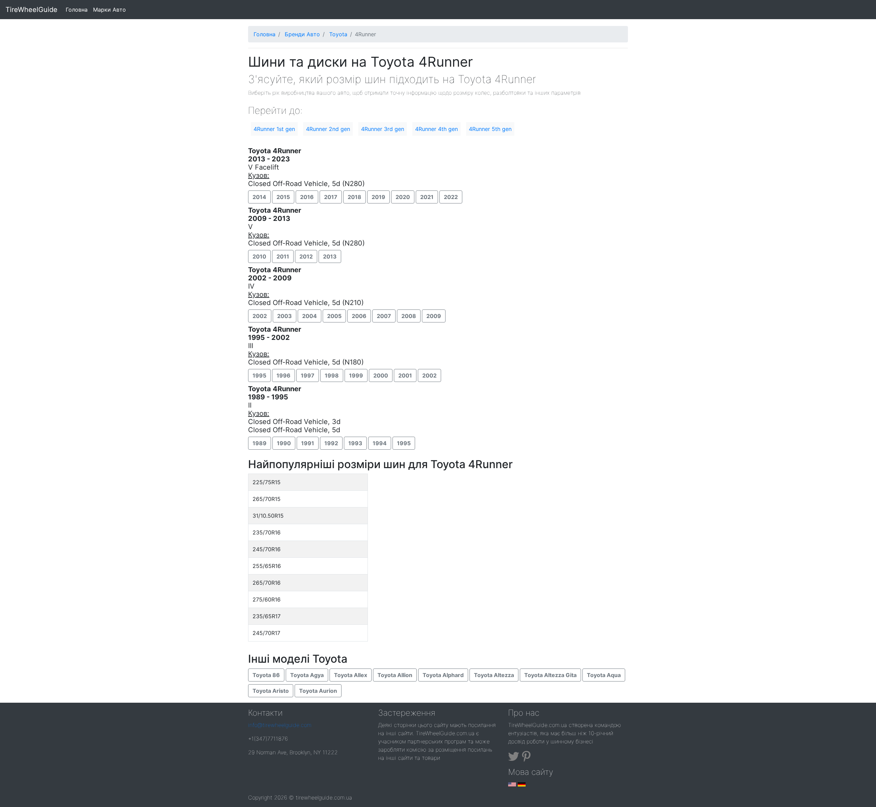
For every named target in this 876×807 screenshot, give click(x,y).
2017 (330, 197)
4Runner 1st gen (274, 128)
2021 (427, 197)
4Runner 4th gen (436, 128)
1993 (355, 443)
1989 (260, 443)
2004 (309, 316)
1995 (259, 375)
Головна (78, 9)
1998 (332, 375)
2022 (451, 197)
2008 (408, 316)
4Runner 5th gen (490, 128)
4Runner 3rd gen (382, 128)
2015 (283, 197)
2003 (284, 316)
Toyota (338, 34)
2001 (405, 375)
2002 (260, 316)
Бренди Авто (302, 34)
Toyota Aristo (271, 690)
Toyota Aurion (318, 690)
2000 (380, 375)
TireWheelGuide (31, 9)
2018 (354, 197)
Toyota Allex (350, 675)
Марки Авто (109, 9)
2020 (403, 197)
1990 (284, 443)
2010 (259, 256)
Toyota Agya (307, 675)
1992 (331, 443)
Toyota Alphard (443, 675)
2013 (330, 256)
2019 (378, 197)
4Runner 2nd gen (328, 128)
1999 (356, 375)
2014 (259, 197)
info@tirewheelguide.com (279, 725)
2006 (359, 316)
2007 (384, 316)
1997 (307, 375)
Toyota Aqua (604, 675)
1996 (283, 375)
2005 (334, 316)
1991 (307, 443)
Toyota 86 (266, 675)
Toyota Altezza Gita (550, 675)
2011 (282, 256)
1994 (380, 443)
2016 (307, 197)
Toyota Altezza (494, 675)
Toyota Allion (394, 675)
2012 (306, 256)
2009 (433, 316)
